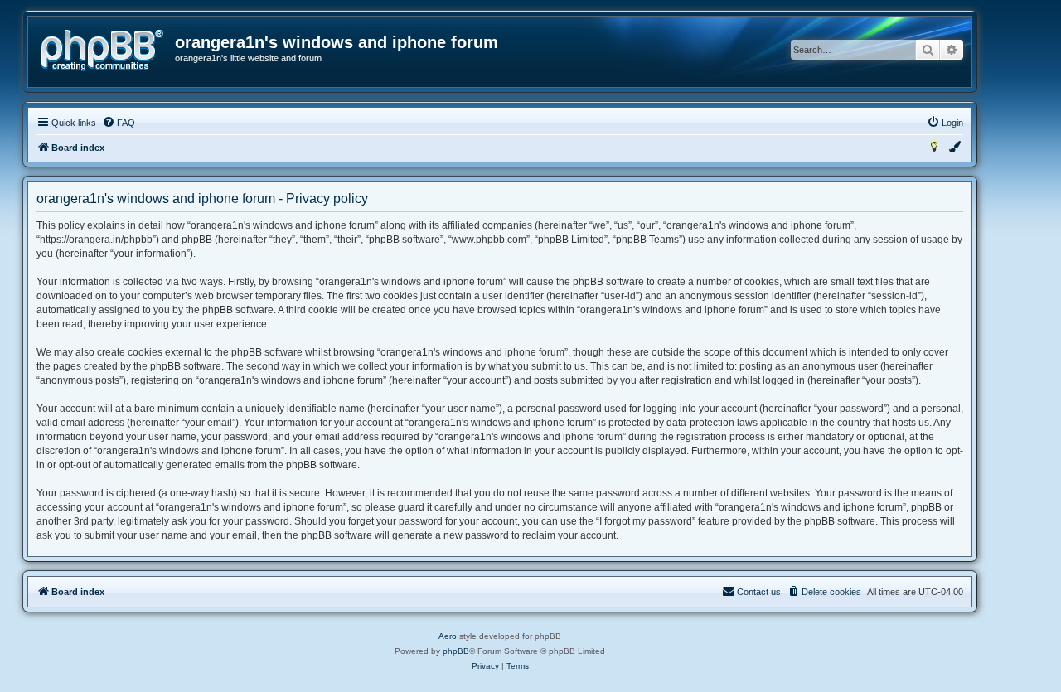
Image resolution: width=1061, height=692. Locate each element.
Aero (447, 636)
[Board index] (102, 50)
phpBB (456, 651)
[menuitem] (118, 123)
